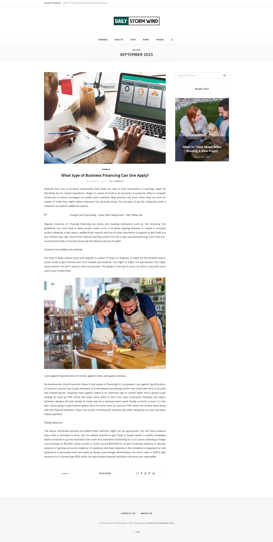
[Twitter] (145, 473)
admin (65, 473)
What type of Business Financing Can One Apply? (105, 175)
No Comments (116, 181)
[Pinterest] (149, 473)
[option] (202, 129)
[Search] (171, 40)
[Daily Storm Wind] (136, 21)
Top (137, 532)
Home (146, 39)
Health (119, 39)
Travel (160, 39)
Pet (202, 141)
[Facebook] (141, 473)
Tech (133, 39)
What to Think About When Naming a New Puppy (202, 149)
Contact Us (128, 513)
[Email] (153, 473)
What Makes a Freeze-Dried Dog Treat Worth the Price (88, 3)
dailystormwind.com (161, 523)
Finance (103, 39)
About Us (146, 513)
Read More (105, 473)
